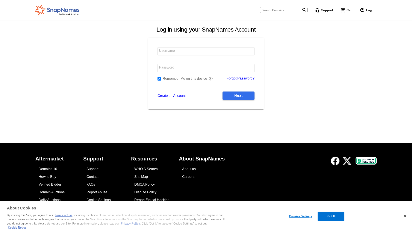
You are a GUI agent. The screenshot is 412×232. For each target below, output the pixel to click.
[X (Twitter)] (347, 161)
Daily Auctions (50, 200)
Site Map (141, 177)
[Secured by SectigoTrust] (366, 161)
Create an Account (172, 96)
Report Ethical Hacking (152, 200)
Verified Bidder (50, 184)
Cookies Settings (300, 216)
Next (238, 96)
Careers (188, 177)
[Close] (405, 216)
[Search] (304, 9)
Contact (92, 177)
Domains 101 (49, 169)
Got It (331, 216)
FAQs (90, 184)
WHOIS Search (146, 169)
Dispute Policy (145, 192)
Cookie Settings (98, 200)
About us (189, 169)
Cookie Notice (17, 227)
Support (92, 169)
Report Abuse (96, 192)
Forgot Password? (240, 78)
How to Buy (47, 177)
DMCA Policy (144, 184)
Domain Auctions (52, 192)
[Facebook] (335, 161)
